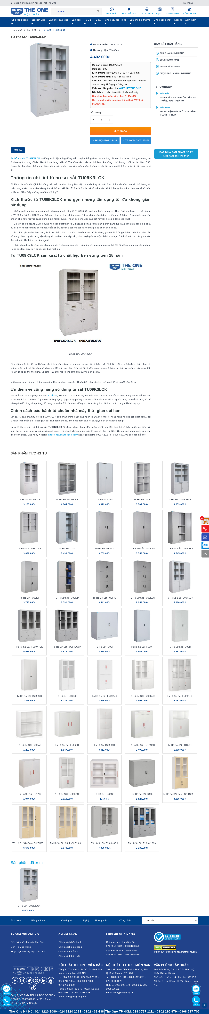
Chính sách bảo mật (69, 956)
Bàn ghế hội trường (140, 19)
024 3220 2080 (46, 1011)
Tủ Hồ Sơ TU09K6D (104, 745)
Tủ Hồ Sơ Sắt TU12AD (180, 745)
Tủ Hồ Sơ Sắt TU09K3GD (66, 794)
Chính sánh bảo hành (70, 942)
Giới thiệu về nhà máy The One (27, 942)
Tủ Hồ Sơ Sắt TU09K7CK (29, 646)
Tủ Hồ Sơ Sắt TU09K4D (104, 696)
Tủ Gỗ (87, 19)
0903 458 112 (91, 989)
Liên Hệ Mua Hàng (21, 947)
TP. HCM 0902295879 (136, 140)
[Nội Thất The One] (29, 11)
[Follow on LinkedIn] (43, 980)
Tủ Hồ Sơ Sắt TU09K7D (179, 696)
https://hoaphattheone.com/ (63, 434)
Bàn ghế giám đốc (58, 19)
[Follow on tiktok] (33, 987)
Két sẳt (178, 19)
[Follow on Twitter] (29, 980)
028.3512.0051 (137, 977)
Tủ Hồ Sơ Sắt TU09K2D (29, 696)
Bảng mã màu (129, 13)
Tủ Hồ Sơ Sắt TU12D (29, 794)
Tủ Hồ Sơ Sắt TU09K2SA (179, 548)
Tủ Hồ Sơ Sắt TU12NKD (142, 745)
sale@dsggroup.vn (76, 996)
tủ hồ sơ (52, 395)
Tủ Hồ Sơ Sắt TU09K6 (104, 597)
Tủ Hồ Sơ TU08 (142, 499)
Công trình (189, 13)
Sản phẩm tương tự (29, 453)
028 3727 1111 (143, 1011)
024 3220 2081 (70, 1011)
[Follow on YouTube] (51, 980)
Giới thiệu (111, 13)
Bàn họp (76, 19)
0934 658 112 (65, 992)
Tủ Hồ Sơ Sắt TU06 (142, 794)
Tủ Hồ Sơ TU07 (104, 499)
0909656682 (113, 989)
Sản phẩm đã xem (27, 862)
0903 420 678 (74, 989)
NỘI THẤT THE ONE (130, 88)
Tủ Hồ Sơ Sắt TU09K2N (142, 548)
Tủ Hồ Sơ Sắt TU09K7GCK (67, 646)
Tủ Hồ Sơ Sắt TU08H (67, 499)
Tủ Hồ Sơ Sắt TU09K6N (142, 597)
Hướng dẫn (172, 13)
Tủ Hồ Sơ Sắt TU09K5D (142, 696)
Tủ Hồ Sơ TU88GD (104, 794)
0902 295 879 (122, 985)
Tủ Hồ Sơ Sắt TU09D (179, 646)
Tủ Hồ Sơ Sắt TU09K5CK (179, 597)
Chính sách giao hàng (70, 947)
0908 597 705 (139, 985)
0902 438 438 (82, 992)
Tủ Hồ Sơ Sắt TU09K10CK (142, 843)
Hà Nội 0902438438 (106, 140)
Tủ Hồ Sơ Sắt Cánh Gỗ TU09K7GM (69, 843)
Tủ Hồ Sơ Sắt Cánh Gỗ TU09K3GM (181, 794)
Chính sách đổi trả (68, 951)
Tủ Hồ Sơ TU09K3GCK (29, 548)
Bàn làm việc (38, 19)
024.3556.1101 (89, 977)
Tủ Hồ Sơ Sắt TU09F (142, 646)
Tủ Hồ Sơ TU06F (105, 646)
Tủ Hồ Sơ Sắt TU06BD (67, 745)
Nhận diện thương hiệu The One (28, 951)
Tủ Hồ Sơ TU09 (67, 548)
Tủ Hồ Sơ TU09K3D (66, 696)
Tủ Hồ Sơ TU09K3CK (29, 499)
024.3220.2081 (85, 981)
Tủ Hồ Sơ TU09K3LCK (28, 906)
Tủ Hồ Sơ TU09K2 (104, 548)
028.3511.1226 (114, 981)
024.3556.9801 (71, 977)
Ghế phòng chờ (162, 19)
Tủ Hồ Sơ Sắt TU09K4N (67, 597)
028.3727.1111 (118, 977)
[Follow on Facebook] (15, 980)
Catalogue (147, 13)
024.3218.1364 (66, 981)
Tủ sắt (98, 19)
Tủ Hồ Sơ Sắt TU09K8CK (104, 843)
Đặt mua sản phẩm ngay (176, 154)
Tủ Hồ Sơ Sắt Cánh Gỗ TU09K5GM (31, 843)
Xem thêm (190, 19)
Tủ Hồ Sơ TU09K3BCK (180, 499)
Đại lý (159, 13)
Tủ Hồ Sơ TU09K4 (29, 597)
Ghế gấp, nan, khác (115, 19)
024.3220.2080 (66, 985)
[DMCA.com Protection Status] (165, 947)
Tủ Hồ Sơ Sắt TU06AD (29, 745)
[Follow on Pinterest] (36, 980)
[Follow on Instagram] (22, 980)
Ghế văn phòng (19, 19)
